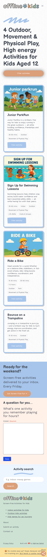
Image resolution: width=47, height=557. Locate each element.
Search (10, 486)
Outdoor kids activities (17, 513)
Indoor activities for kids (18, 510)
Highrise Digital (38, 543)
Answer (9, 421)
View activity (18, 146)
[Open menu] (42, 6)
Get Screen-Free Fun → (17, 394)
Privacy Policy (8, 543)
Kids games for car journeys (20, 517)
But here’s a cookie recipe (31, 553)
